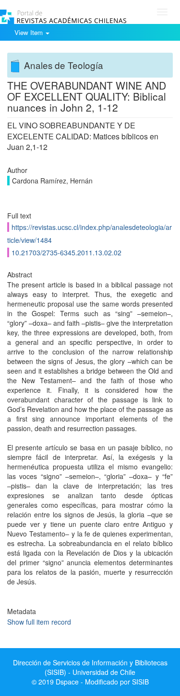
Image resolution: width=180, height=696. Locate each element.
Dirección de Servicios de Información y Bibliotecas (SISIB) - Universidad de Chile (90, 667)
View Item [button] (29, 32)
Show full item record (39, 622)
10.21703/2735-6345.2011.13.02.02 (66, 252)
